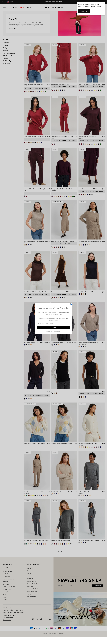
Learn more (84, 11)
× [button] (103, 3)
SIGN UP (53, 327)
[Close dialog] (71, 304)
